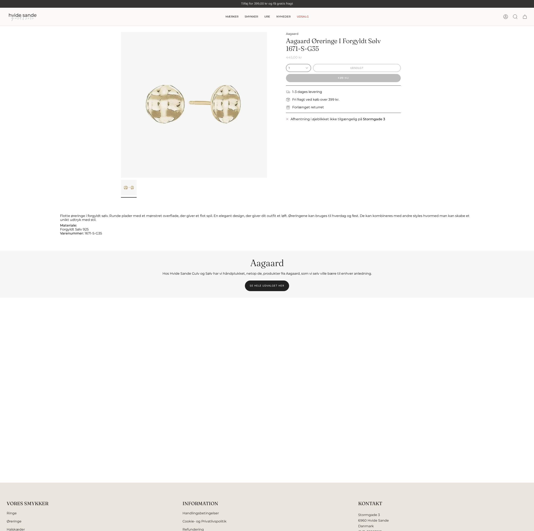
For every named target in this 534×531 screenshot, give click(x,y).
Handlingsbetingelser (201, 513)
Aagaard (292, 34)
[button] (232, 17)
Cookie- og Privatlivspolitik (205, 521)
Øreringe (14, 521)
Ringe (12, 513)
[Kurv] (525, 16)
